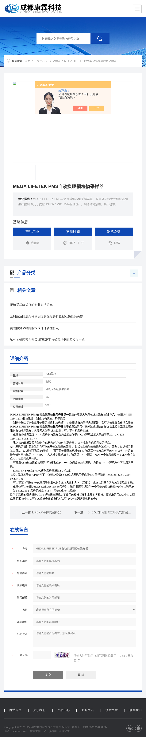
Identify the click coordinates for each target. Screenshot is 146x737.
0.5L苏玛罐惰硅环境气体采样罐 (113, 512)
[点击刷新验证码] (62, 655)
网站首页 (15, 710)
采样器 (56, 61)
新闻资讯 (87, 710)
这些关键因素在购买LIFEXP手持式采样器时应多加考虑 (47, 339)
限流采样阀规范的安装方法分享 (31, 304)
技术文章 (112, 710)
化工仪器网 (50, 731)
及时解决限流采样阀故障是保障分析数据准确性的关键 (46, 316)
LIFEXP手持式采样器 (46, 512)
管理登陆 (64, 731)
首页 (27, 61)
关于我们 (39, 710)
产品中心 (39, 61)
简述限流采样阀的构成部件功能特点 (34, 328)
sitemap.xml (20, 731)
